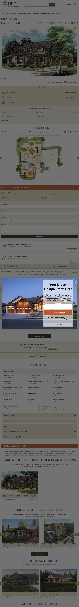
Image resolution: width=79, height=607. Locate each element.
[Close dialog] (74, 281)
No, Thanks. (58, 324)
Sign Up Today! (58, 312)
